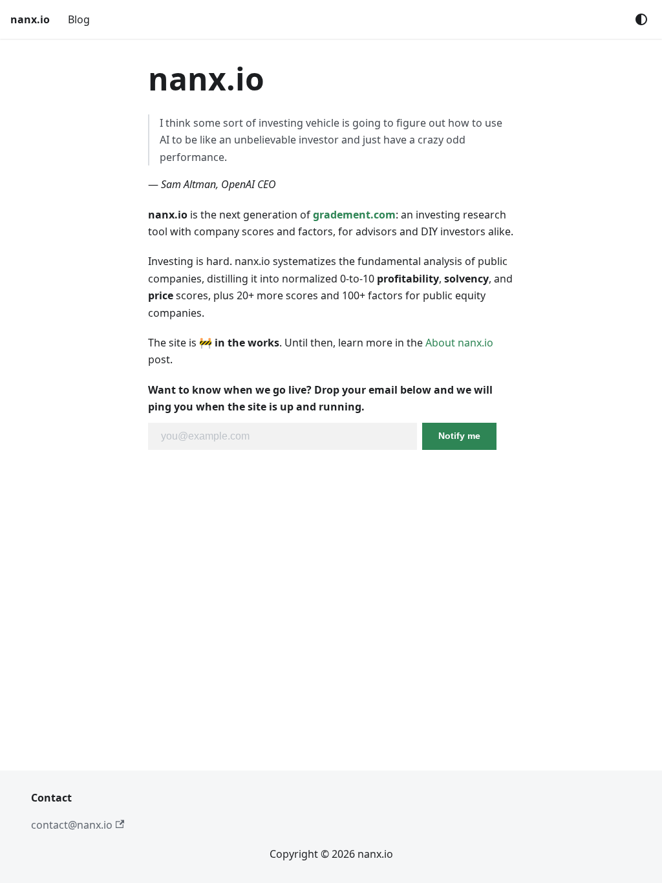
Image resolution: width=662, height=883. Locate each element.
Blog (79, 19)
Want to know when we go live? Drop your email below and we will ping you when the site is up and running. (320, 398)
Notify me (459, 436)
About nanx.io (459, 342)
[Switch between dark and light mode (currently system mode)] (641, 19)
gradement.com (354, 214)
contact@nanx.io (71, 825)
